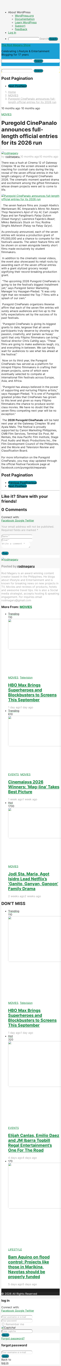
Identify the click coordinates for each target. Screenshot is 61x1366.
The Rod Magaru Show (15, 45)
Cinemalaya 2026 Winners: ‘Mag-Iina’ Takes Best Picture (33, 786)
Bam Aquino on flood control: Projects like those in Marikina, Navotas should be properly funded (29, 1267)
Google (20, 520)
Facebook (8, 520)
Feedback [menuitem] (21, 29)
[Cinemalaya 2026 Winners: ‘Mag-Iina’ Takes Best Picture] (34, 744)
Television (26, 677)
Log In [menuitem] (12, 32)
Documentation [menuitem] (25, 19)
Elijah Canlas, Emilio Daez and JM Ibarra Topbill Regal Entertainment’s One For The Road (33, 1143)
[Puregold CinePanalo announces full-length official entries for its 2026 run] (30, 199)
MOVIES (6, 114)
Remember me (15, 1324)
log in (5, 1335)
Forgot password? (13, 1338)
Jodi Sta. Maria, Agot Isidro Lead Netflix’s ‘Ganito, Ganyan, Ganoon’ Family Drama (33, 881)
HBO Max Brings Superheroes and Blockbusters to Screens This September (32, 692)
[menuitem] (34, 12)
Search (43, 38)
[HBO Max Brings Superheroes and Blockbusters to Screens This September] (34, 647)
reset (5, 1356)
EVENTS (13, 774)
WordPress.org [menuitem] (24, 15)
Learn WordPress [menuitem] (26, 22)
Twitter (29, 520)
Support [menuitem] (20, 25)
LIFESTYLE (15, 1249)
